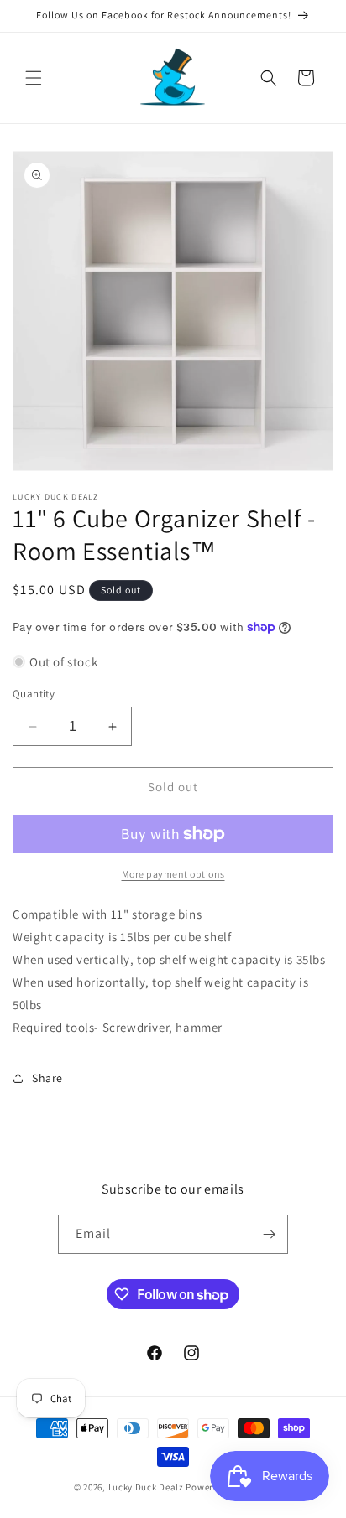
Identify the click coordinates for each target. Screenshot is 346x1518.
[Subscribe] (268, 1234)
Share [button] (47, 1077)
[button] (33, 78)
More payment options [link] (173, 874)
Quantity (34, 693)
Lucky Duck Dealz (146, 1487)
